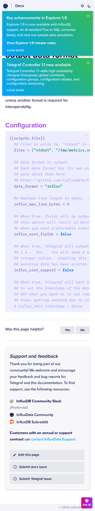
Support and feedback (34, 356)
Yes (67, 330)
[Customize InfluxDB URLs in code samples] (82, 6)
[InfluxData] (5, 6)
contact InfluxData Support (53, 439)
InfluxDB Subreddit (32, 422)
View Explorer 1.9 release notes (31, 43)
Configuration (25, 125)
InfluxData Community (35, 415)
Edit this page (28, 455)
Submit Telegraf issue (35, 479)
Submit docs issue (33, 467)
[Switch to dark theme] (89, 6)
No (82, 330)
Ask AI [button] (87, 505)
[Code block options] (85, 135)
